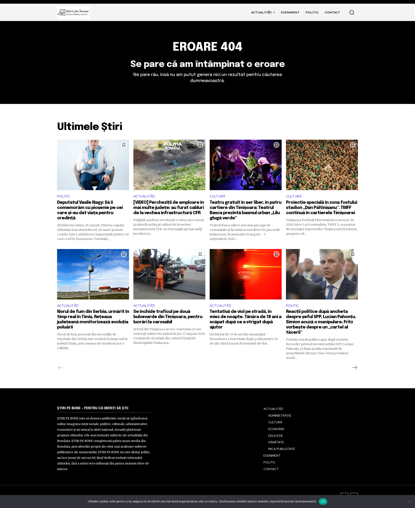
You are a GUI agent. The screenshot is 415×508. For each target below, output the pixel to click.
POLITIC (63, 196)
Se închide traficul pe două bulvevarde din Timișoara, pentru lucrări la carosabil (167, 316)
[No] (409, 501)
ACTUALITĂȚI (144, 196)
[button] (351, 12)
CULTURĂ (217, 196)
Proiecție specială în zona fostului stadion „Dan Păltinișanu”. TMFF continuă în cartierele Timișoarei (321, 207)
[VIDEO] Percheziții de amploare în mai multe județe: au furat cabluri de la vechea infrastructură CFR (168, 207)
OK (323, 501)
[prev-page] (60, 367)
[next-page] (354, 367)
